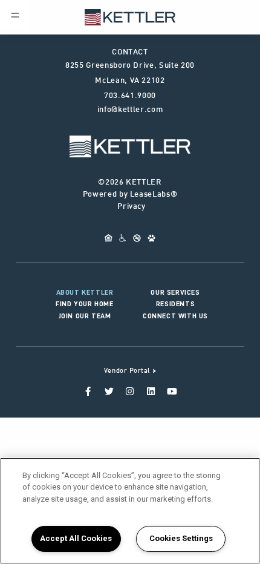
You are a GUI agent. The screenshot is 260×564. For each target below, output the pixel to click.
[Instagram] (130, 389)
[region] (130, 510)
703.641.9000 (130, 96)
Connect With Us (175, 316)
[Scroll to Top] (130, 146)
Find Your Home (84, 303)
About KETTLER (85, 292)
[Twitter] (109, 389)
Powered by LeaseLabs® (130, 194)
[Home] (130, 16)
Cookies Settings (181, 538)
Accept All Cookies (76, 538)
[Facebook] (88, 389)
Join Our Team (85, 316)
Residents (175, 303)
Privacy (131, 207)
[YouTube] (172, 389)
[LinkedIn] (150, 389)
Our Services (175, 292)
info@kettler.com (130, 110)
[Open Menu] (15, 15)
